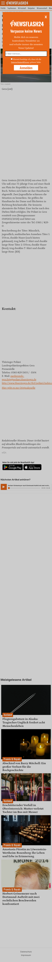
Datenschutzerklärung (20, 62)
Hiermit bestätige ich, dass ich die (27, 59)
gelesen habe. (35, 62)
